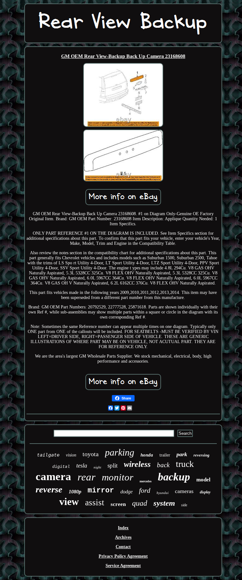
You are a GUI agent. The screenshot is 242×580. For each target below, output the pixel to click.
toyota (91, 454)
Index (123, 527)
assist (94, 502)
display (205, 492)
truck (185, 464)
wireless (137, 464)
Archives (123, 537)
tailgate (48, 455)
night (97, 467)
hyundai (163, 493)
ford (144, 490)
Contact (123, 546)
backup (174, 477)
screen (118, 504)
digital (61, 466)
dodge (126, 491)
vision (71, 455)
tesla (81, 465)
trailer (164, 455)
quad (139, 503)
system (164, 503)
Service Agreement (123, 565)
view (69, 501)
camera (53, 476)
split (112, 465)
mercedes (146, 481)
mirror (101, 490)
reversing (201, 455)
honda (147, 454)
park (181, 454)
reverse (49, 489)
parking (119, 452)
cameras (184, 491)
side (184, 505)
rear (86, 477)
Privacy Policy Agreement (123, 556)
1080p (75, 491)
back (163, 465)
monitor (117, 477)
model (203, 480)
